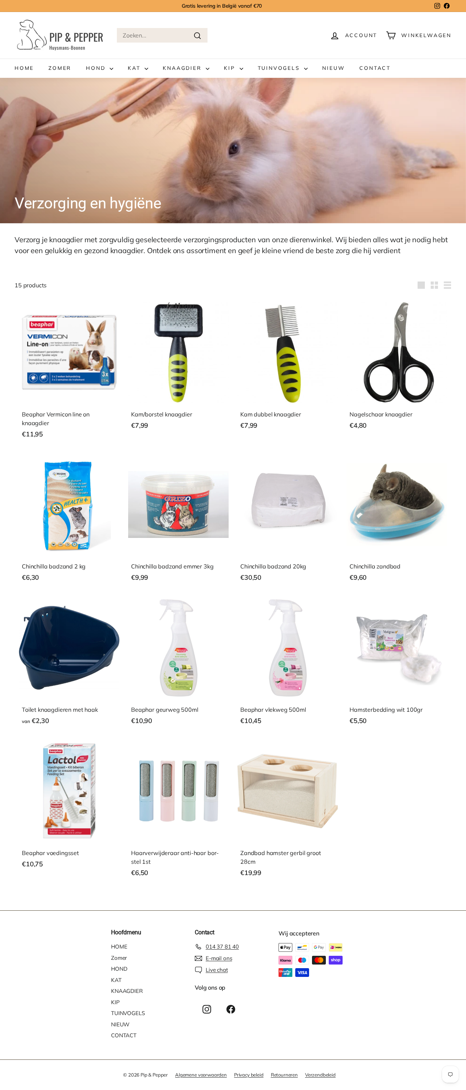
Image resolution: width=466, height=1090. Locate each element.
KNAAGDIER (183, 68)
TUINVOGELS (280, 68)
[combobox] (162, 35)
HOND (97, 68)
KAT (135, 68)
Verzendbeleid (320, 1075)
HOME (24, 68)
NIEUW (333, 68)
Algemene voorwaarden (201, 1075)
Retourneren (284, 1075)
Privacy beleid (249, 1075)
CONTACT (375, 68)
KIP (230, 68)
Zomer (59, 68)
